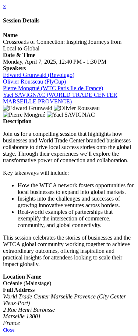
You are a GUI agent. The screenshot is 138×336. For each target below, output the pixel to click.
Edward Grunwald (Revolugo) (38, 75)
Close (9, 330)
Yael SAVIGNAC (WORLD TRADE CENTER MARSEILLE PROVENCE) (60, 98)
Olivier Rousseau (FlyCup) (34, 81)
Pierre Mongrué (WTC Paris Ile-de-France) (53, 88)
